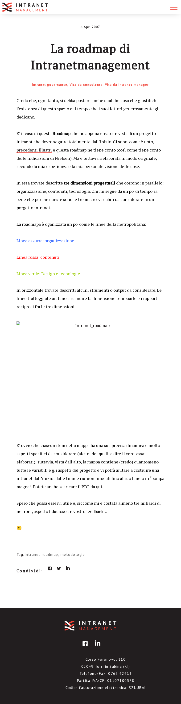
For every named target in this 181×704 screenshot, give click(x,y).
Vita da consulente (86, 85)
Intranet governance (49, 85)
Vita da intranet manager (127, 85)
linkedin (68, 568)
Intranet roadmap (41, 554)
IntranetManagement (90, 625)
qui (99, 486)
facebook (50, 568)
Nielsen (62, 158)
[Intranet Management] (25, 7)
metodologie (73, 554)
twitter (59, 568)
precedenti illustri (34, 150)
